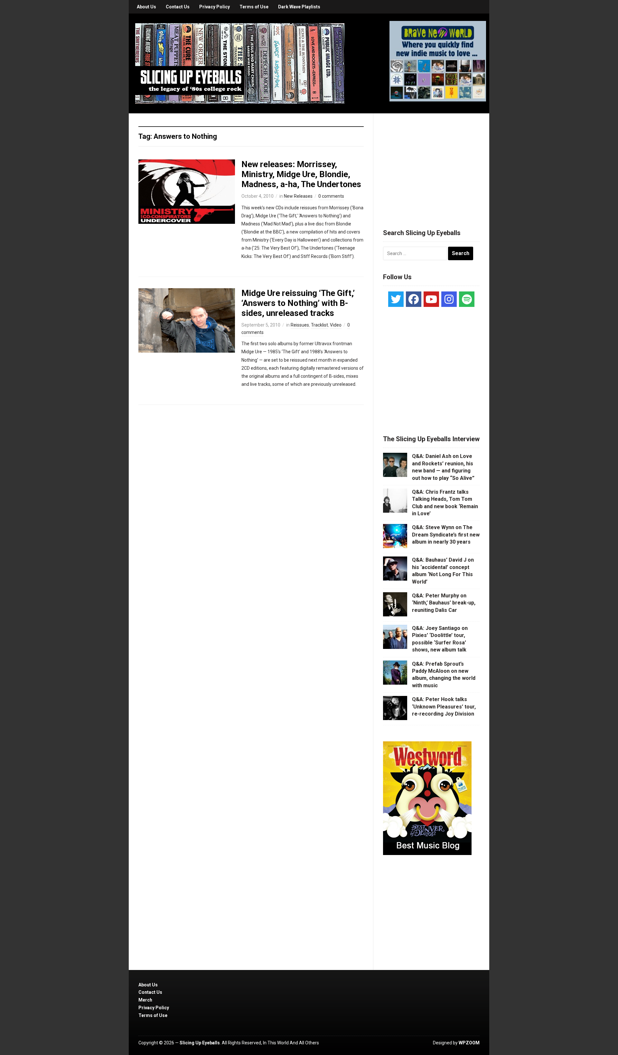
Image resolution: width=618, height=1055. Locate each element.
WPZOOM (469, 1042)
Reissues (300, 325)
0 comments (331, 196)
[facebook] (413, 299)
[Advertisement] (431, 163)
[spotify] (466, 299)
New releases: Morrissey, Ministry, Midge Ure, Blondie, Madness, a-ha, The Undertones (301, 174)
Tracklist (319, 325)
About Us (146, 6)
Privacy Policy (214, 6)
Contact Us (178, 6)
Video (336, 325)
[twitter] (396, 299)
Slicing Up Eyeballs (200, 1042)
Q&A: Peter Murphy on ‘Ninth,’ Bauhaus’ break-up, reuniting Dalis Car (443, 603)
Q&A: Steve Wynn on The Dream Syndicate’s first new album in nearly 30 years (446, 534)
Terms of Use (253, 6)
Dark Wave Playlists (299, 6)
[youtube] (431, 299)
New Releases (298, 196)
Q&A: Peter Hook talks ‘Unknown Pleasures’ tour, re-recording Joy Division (444, 706)
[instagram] (449, 299)
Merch (145, 1000)
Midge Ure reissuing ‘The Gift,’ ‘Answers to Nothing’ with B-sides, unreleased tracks (298, 303)
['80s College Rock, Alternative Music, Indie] (239, 63)
